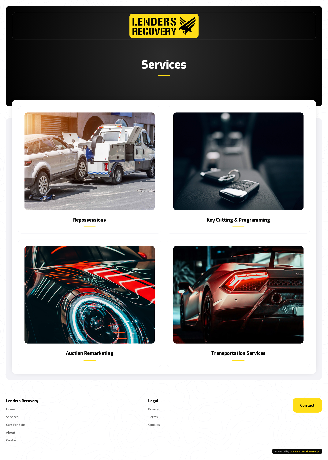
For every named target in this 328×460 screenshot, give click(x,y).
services (12, 417)
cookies (154, 425)
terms (153, 417)
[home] (164, 26)
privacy (153, 409)
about (10, 432)
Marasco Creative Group (304, 451)
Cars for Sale (15, 425)
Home (10, 409)
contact (12, 440)
